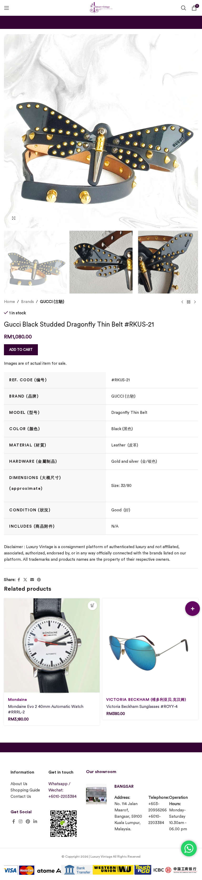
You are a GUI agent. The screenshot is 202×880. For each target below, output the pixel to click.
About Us (19, 784)
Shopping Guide (25, 790)
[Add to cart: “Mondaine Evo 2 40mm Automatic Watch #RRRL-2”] (92, 605)
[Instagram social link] (20, 821)
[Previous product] (182, 302)
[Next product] (195, 302)
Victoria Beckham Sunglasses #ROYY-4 (142, 707)
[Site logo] (101, 7)
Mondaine (17, 700)
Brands (27, 302)
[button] (192, 608)
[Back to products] (188, 302)
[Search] (183, 8)
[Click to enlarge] (14, 218)
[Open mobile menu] (6, 8)
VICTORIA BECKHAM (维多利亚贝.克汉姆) (146, 700)
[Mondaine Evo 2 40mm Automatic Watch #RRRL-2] (52, 646)
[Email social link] (32, 580)
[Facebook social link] (19, 580)
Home (9, 302)
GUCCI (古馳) (52, 302)
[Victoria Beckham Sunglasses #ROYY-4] (150, 646)
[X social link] (25, 580)
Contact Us (21, 797)
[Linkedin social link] (35, 821)
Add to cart (21, 349)
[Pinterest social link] (39, 580)
